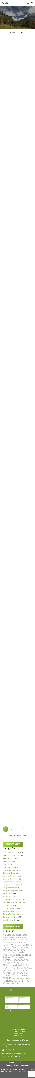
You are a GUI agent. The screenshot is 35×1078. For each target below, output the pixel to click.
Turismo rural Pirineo (10, 917)
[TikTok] (20, 1056)
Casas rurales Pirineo (10, 879)
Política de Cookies (26, 1069)
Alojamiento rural (9, 861)
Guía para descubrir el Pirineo (17, 1040)
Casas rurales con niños (11, 876)
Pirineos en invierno (10, 908)
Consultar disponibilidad (17, 1029)
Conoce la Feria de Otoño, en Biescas (15, 318)
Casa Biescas (7, 864)
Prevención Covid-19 (26, 1071)
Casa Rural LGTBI (9, 867)
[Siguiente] (24, 829)
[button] (27, 3)
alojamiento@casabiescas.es (15, 1053)
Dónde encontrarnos (17, 1031)
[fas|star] (17, 1017)
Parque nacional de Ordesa (12, 902)
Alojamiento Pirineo (10, 858)
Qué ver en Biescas (15, 122)
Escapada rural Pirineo (11, 885)
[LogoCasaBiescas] (5, 3)
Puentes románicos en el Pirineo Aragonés (16, 480)
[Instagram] (12, 1056)
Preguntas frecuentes (9, 1069)
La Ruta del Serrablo (15, 634)
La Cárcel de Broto (15, 227)
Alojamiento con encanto (12, 855)
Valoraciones (17, 1036)
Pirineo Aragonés (9, 905)
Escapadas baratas (10, 888)
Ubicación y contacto (17, 1038)
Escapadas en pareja (10, 891)
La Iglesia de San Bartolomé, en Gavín (15, 268)
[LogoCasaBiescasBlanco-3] (17, 991)
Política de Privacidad (9, 1071)
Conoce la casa (17, 1034)
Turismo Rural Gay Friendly (12, 914)
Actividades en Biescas (11, 852)
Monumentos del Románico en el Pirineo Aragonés (17, 424)
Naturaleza (7, 896)
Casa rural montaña (10, 870)
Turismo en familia (9, 911)
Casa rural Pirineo (9, 873)
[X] (8, 1056)
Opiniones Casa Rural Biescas (13, 899)
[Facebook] (4, 1056)
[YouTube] (16, 1056)
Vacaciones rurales (9, 920)
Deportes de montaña (11, 882)
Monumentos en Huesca (17, 586)
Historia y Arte (8, 894)
